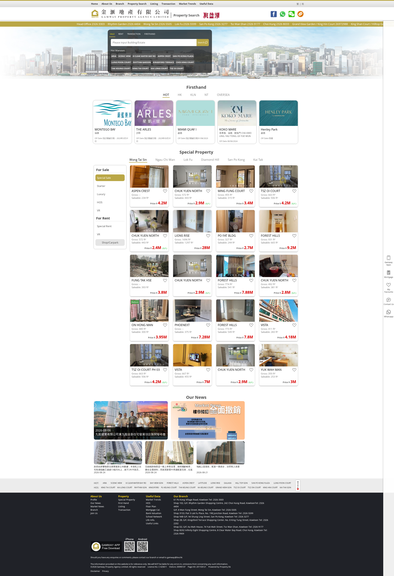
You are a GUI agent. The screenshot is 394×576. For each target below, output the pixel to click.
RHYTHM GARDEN (142, 62)
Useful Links (152, 523)
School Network (154, 516)
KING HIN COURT (270, 487)
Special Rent (104, 226)
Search (201, 42)
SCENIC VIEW (124, 56)
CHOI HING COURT (185, 62)
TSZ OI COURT (176, 68)
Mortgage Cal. (153, 509)
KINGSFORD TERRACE (163, 62)
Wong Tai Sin (138, 160)
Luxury (101, 194)
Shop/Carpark (110, 242)
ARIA (113, 56)
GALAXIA (227, 483)
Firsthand (149, 34)
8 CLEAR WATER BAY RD (144, 56)
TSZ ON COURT (254, 487)
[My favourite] (165, 191)
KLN (193, 95)
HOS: (96, 487)
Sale (112, 34)
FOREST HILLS (173, 483)
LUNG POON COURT (121, 62)
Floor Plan (151, 506)
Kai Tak (258, 160)
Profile (93, 499)
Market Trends (153, 499)
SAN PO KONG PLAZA (183, 56)
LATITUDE (202, 483)
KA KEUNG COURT (205, 487)
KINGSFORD (154, 487)
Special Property (126, 499)
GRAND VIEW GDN (223, 487)
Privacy (105, 571)
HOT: (96, 483)
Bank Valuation (153, 513)
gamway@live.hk (174, 557)
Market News (97, 506)
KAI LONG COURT (159, 68)
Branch (94, 509)
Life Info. (150, 520)
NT (206, 95)
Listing (121, 506)
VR (98, 210)
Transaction (134, 34)
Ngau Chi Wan (165, 160)
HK (180, 95)
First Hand (123, 503)
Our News (95, 503)
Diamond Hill (210, 160)
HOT (166, 95)
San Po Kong (236, 160)
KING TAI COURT (141, 68)
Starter (101, 186)
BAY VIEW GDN (156, 483)
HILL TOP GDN (241, 483)
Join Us (94, 513)
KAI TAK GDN (285, 487)
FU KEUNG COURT (169, 487)
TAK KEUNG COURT (120, 68)
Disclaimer (95, 571)
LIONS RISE (215, 483)
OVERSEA (223, 95)
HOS (99, 202)
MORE (298, 485)
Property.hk (225, 566)
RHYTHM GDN (140, 487)
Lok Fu (188, 160)
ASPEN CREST (164, 56)
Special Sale (104, 178)
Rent (120, 34)
